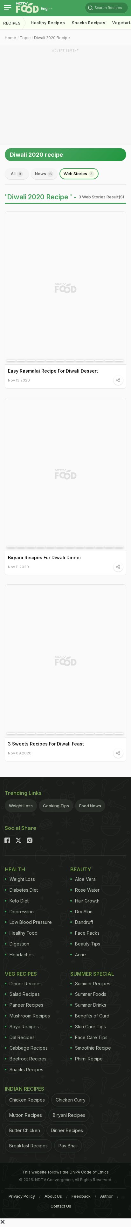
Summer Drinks (90, 1005)
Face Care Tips (91, 1037)
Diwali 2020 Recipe (52, 37)
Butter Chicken (24, 1130)
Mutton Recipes (25, 1115)
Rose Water (87, 890)
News (43, 173)
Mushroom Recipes (30, 1015)
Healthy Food (24, 933)
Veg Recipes (21, 974)
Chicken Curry (71, 1099)
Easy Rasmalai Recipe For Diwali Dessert (53, 371)
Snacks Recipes (88, 22)
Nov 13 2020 (19, 380)
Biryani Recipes (69, 1115)
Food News (90, 805)
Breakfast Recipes (28, 1145)
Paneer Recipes (26, 1005)
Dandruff (84, 922)
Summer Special (92, 974)
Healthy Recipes (48, 22)
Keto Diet (19, 900)
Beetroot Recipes (28, 1058)
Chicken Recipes (27, 1099)
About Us (53, 1196)
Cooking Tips (56, 805)
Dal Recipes (22, 1037)
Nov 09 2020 (19, 753)
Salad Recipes (25, 994)
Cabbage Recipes (29, 1048)
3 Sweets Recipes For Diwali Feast (46, 743)
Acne (80, 954)
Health (15, 869)
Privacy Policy (22, 1196)
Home (10, 37)
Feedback (81, 1196)
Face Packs (87, 933)
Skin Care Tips (90, 1026)
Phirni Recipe (89, 1058)
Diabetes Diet (24, 890)
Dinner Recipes (26, 983)
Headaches (22, 954)
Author (106, 1196)
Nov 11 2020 (18, 567)
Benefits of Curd (92, 1015)
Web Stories (78, 173)
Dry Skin (84, 911)
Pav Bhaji (68, 1145)
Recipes (12, 23)
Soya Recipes (24, 1026)
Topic (25, 37)
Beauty (80, 869)
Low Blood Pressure (31, 922)
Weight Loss (21, 805)
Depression (22, 911)
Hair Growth (87, 900)
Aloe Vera (85, 879)
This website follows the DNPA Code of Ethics (65, 1172)
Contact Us (61, 1206)
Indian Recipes (24, 1089)
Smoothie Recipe (93, 1048)
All (16, 173)
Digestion (19, 943)
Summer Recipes (92, 983)
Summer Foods (90, 994)
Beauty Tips (87, 943)
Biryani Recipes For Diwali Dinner (44, 557)
